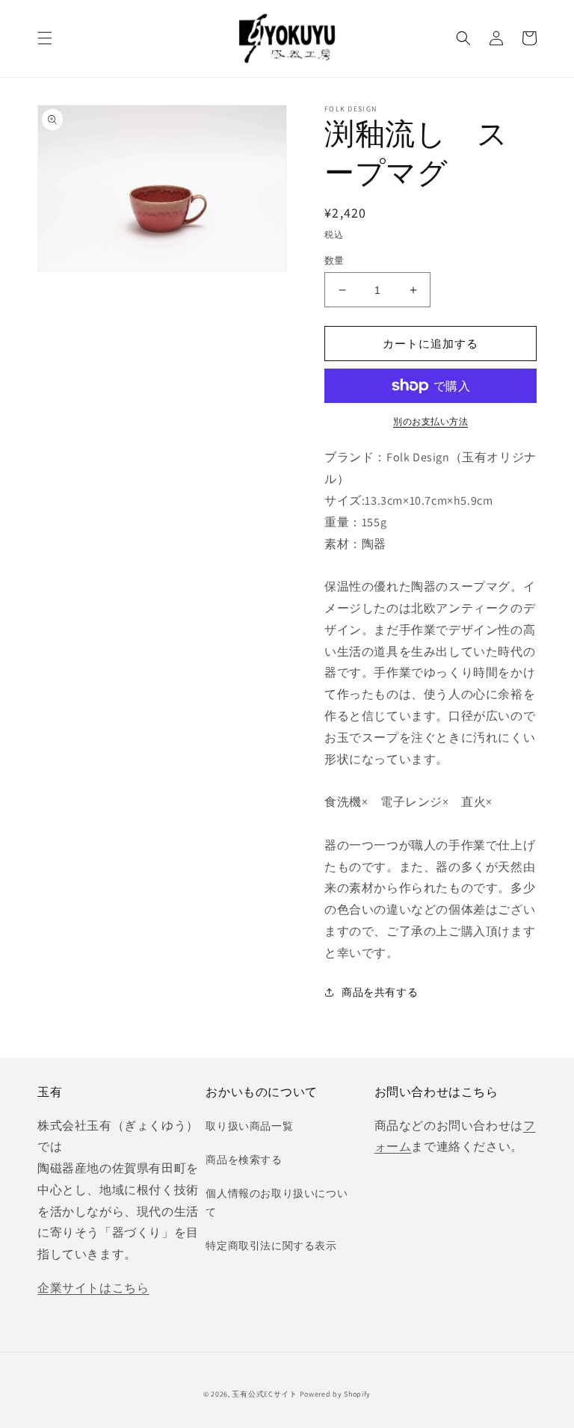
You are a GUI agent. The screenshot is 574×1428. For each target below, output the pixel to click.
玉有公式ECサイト (264, 1394)
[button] (44, 38)
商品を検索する (244, 1159)
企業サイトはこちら (93, 1288)
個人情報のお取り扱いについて (277, 1203)
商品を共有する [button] (380, 992)
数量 (334, 260)
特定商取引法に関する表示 (271, 1245)
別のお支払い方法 (430, 421)
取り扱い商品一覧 (249, 1126)
